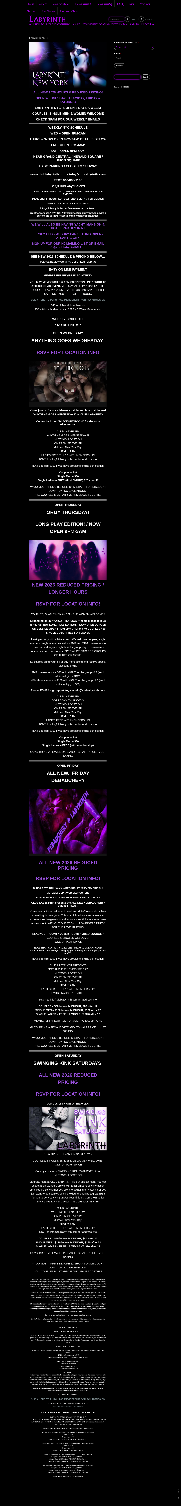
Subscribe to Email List (126, 43)
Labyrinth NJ (104, 4)
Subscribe (119, 65)
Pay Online (48, 11)
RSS (120, 19)
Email (117, 54)
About (43, 4)
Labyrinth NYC (61, 4)
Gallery (32, 11)
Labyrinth (47, 18)
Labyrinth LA (83, 4)
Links (131, 4)
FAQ (120, 4)
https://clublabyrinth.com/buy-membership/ (68, 1406)
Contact (144, 4)
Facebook (148, 19)
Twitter (133, 19)
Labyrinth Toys (69, 11)
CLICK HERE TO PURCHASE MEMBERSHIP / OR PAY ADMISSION (68, 300)
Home (30, 4)
